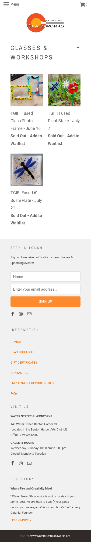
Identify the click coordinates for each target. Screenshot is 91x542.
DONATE (16, 342)
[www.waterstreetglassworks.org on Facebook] (13, 314)
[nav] (11, 4)
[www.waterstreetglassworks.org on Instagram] (21, 314)
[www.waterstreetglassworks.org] (45, 23)
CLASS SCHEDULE (22, 352)
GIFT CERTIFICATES (23, 362)
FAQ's (14, 393)
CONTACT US (19, 372)
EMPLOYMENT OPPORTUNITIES (32, 383)
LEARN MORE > (20, 520)
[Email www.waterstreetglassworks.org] (29, 314)
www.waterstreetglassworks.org (50, 536)
